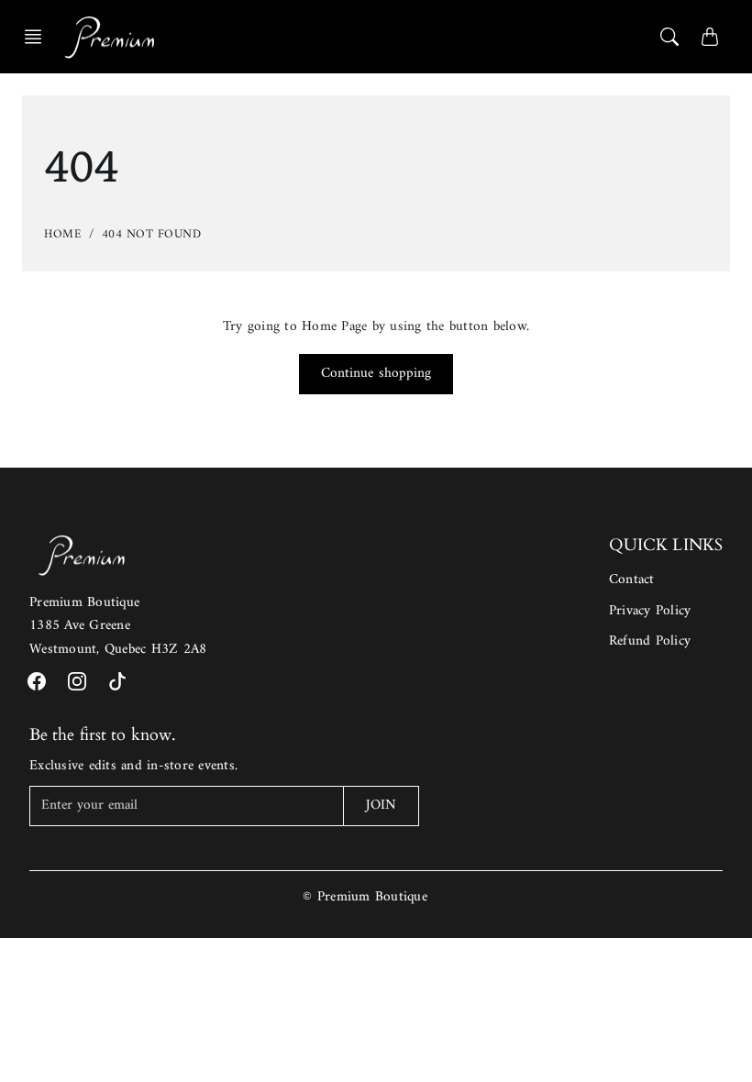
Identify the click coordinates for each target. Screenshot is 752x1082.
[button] (38, 37)
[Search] (669, 37)
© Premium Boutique (365, 897)
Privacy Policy (650, 611)
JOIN (381, 805)
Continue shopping (376, 373)
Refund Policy (650, 641)
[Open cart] (710, 37)
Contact (632, 580)
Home (63, 234)
